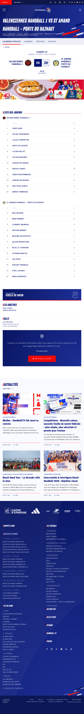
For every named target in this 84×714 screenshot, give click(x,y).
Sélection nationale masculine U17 (16, 549)
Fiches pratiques (52, 599)
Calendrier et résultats (12, 41)
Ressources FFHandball (14, 688)
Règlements (50, 589)
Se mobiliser (7, 639)
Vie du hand (8, 606)
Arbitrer (6, 616)
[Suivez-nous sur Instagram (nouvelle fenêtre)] (72, 2)
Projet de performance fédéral (14, 624)
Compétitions (11, 34)
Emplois (7, 676)
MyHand (50, 625)
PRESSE (49, 641)
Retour (7, 47)
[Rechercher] (80, 10)
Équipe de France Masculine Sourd (16, 552)
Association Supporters (12, 598)
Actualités (52, 41)
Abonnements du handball (56, 539)
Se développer (8, 636)
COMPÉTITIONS (51, 563)
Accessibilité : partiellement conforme (57, 699)
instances (4, 2)
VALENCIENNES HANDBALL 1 (16, 63)
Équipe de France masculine (13, 542)
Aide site (40, 699)
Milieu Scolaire (8, 627)
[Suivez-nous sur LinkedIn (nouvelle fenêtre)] (79, 2)
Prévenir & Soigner (10, 619)
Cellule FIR (7, 669)
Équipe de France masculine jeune (15, 576)
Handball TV (52, 633)
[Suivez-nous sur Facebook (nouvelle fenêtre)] (69, 2)
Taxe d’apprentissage (10, 672)
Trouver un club (9, 629)
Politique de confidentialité (56, 701)
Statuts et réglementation (56, 571)
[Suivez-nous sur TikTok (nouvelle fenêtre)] (82, 2)
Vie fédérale (52, 526)
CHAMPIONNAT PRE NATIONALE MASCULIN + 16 (55, 34)
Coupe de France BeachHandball (22, 474)
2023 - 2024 (19, 34)
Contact (32, 699)
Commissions (52, 555)
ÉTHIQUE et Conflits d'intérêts (57, 569)
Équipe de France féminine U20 (14, 562)
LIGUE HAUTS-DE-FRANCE (37, 34)
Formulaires (51, 596)
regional (26, 34)
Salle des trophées (10, 595)
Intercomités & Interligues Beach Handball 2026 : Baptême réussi (61, 479)
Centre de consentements (74, 702)
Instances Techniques (54, 551)
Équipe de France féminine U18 (14, 564)
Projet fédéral (51, 536)
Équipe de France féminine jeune (15, 586)
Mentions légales (76, 699)
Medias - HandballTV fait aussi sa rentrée (20, 422)
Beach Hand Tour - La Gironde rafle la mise (21, 479)
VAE (4, 667)
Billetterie (51, 617)
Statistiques (40, 41)
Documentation (53, 586)
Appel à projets (8, 649)
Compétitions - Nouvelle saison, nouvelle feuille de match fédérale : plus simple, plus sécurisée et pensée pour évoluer (62, 425)
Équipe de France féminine (12, 559)
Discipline (49, 566)
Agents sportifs (52, 558)
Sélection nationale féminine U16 (15, 567)
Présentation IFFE (9, 659)
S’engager (8, 633)
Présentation (51, 534)
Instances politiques (54, 546)
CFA (4, 664)
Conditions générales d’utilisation (35, 701)
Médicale (49, 579)
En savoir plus (42, 351)
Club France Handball (11, 593)
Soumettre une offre (11, 682)
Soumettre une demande (12, 684)
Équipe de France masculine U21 (15, 544)
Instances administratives (56, 548)
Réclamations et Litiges (55, 576)
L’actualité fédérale (9, 417)
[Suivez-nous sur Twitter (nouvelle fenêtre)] (74, 2)
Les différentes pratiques (12, 614)
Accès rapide (17, 2)
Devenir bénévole (9, 644)
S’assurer (6, 621)
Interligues (57, 474)
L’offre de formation (11, 656)
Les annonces (8, 679)
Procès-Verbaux (52, 591)
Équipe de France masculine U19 (15, 547)
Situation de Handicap (11, 662)
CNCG (48, 561)
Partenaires (52, 606)
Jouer (6, 611)
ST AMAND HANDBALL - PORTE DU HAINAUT (67, 63)
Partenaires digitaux (10, 647)
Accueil (5, 34)
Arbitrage (49, 574)
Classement (28, 41)
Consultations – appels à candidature (60, 602)
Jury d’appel (50, 582)
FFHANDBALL (52, 531)
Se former (8, 653)
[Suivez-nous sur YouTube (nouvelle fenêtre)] (77, 2)
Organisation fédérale (57, 543)
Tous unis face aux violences (14, 642)
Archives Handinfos (53, 594)
